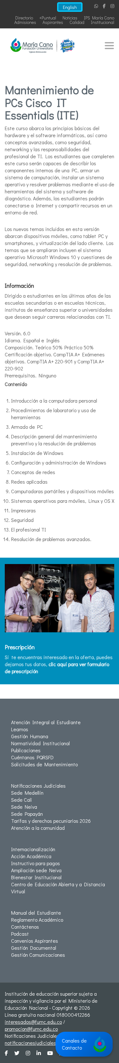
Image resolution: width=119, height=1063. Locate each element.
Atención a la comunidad (38, 827)
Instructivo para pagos (35, 863)
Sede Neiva (24, 806)
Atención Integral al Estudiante (46, 722)
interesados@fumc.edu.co (33, 1021)
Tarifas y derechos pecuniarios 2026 (51, 820)
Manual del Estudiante (36, 912)
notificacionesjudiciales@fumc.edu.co (46, 1042)
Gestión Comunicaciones (38, 954)
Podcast (20, 933)
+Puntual (47, 18)
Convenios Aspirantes (34, 940)
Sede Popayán (27, 813)
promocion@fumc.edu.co (31, 1028)
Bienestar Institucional (36, 877)
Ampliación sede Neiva (36, 870)
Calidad (76, 22)
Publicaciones (26, 750)
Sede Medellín (27, 792)
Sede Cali (21, 799)
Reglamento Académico (37, 919)
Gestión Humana (29, 736)
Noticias (70, 18)
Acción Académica (31, 856)
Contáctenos (25, 926)
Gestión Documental (33, 947)
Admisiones (25, 22)
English (70, 7)
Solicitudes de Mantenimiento (44, 764)
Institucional (102, 22)
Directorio (24, 18)
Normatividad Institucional (40, 743)
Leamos (19, 729)
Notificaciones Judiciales (38, 785)
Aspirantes (53, 22)
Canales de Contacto (74, 1044)
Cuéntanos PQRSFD (32, 757)
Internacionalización (33, 849)
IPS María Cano (99, 18)
